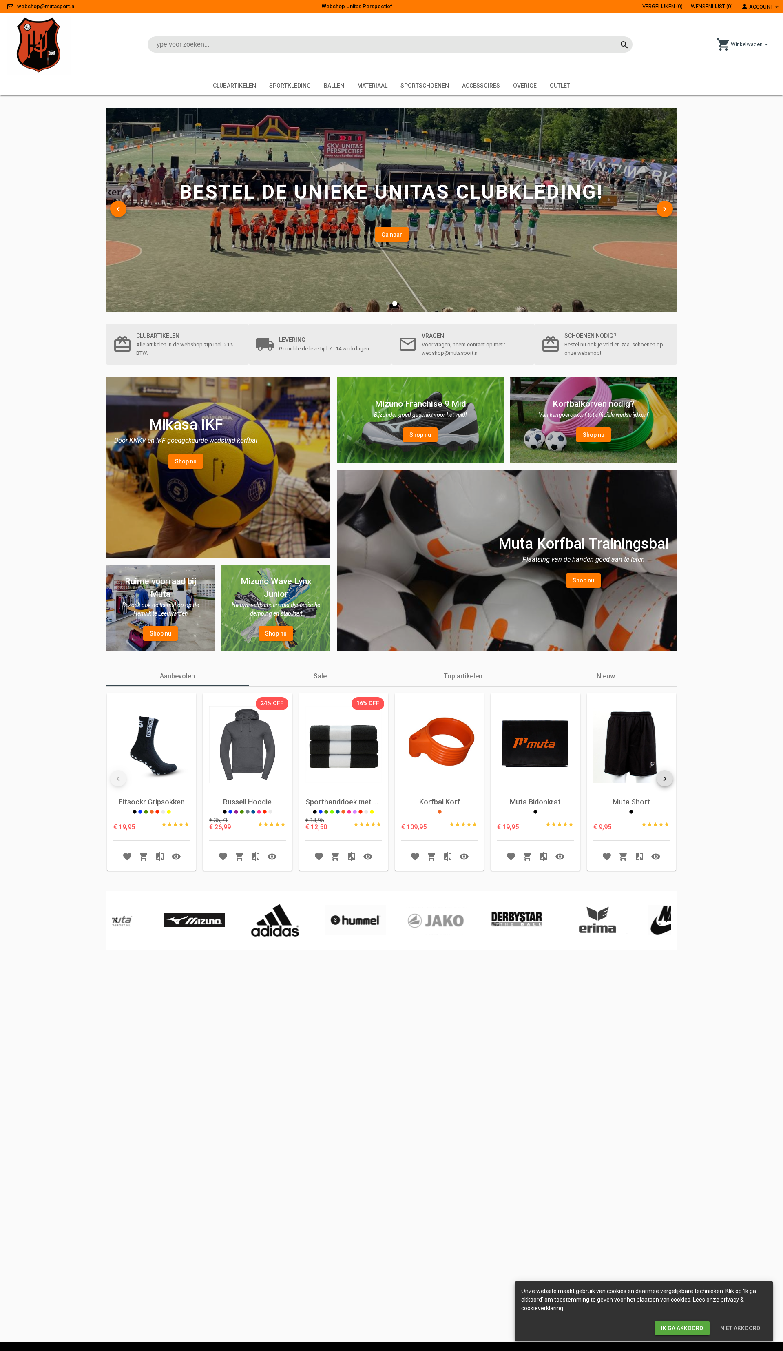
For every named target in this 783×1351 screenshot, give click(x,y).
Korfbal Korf (439, 801)
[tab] (177, 676)
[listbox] (272, 703)
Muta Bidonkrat (535, 801)
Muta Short (631, 801)
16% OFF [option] (367, 703)
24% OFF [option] (272, 703)
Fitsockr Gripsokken (152, 801)
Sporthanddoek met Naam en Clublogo (343, 801)
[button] (387, 303)
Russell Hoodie (247, 801)
